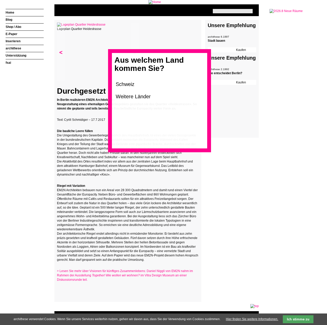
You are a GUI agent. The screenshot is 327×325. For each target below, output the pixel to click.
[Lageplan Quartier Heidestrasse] (81, 24)
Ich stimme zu (298, 319)
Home (10, 12)
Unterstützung (16, 55)
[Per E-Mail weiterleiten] (74, 289)
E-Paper (11, 34)
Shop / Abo (13, 27)
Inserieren (13, 41)
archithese (13, 48)
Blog (9, 19)
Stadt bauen (216, 40)
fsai (8, 62)
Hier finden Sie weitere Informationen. (252, 319)
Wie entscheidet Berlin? (225, 73)
